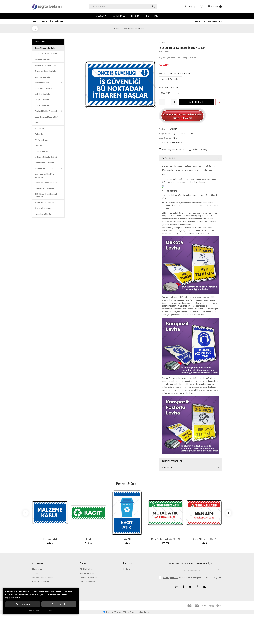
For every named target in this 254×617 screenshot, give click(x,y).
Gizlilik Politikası (87, 569)
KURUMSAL (38, 563)
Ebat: (168, 87)
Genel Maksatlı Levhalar (45, 48)
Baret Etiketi (40, 128)
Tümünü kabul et (59, 604)
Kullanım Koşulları (88, 573)
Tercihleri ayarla (23, 604)
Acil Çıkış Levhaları (43, 94)
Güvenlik (36, 573)
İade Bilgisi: (164, 142)
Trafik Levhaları (42, 105)
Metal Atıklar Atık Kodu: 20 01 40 (165, 539)
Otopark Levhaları (43, 208)
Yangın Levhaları (42, 99)
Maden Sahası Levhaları (45, 202)
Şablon (38, 122)
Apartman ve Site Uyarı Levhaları (45, 175)
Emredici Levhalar (43, 76)
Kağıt (88, 539)
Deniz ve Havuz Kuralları (47, 53)
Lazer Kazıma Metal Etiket (46, 117)
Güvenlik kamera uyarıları (46, 182)
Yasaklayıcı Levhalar (43, 88)
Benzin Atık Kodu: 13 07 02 (204, 539)
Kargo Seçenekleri (40, 581)
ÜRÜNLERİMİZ (151, 16)
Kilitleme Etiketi (42, 139)
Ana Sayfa (101, 16)
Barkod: (162, 129)
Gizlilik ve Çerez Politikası (42, 610)
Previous (26, 513)
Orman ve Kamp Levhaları (46, 71)
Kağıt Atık (127, 539)
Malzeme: (175, 74)
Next (228, 513)
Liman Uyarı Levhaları (44, 188)
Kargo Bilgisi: (165, 133)
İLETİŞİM (127, 563)
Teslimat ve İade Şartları (42, 577)
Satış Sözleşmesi (87, 581)
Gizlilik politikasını (170, 577)
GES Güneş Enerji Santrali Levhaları (46, 195)
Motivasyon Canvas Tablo (46, 65)
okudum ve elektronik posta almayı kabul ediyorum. (192, 577)
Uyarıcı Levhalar (42, 82)
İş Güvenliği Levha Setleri (46, 157)
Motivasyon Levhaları (44, 162)
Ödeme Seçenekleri (88, 577)
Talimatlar (39, 134)
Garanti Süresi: (165, 138)
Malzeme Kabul (50, 539)
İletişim (135, 16)
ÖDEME (83, 563)
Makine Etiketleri (42, 59)
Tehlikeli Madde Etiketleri (46, 111)
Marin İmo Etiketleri (43, 214)
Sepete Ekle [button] (196, 101)
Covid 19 (38, 145)
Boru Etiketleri (41, 151)
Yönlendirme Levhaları (44, 168)
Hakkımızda (118, 16)
